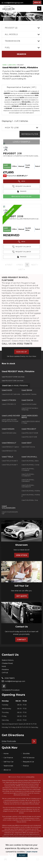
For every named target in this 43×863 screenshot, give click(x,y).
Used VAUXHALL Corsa (30, 465)
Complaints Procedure (10, 690)
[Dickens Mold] (8, 8)
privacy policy (30, 777)
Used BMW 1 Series (29, 394)
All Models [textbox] (11, 34)
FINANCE (23, 191)
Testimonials (8, 766)
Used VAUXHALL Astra (30, 461)
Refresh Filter (29, 134)
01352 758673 (9, 678)
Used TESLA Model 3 (10, 461)
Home (4, 65)
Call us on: (17, 343)
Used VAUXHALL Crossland (28, 469)
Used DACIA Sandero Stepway (30, 409)
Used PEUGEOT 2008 (30, 433)
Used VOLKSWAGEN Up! (10, 512)
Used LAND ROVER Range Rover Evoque (10, 420)
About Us (7, 770)
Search (21, 54)
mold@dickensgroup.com (13, 3)
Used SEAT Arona (28, 447)
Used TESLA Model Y (10, 465)
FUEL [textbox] (7, 47)
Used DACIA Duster (29, 404)
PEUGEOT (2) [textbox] (11, 28)
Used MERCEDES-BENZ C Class (31, 422)
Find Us (26, 766)
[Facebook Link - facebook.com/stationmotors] (4, 686)
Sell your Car (8, 762)
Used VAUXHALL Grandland (28, 480)
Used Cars (12, 65)
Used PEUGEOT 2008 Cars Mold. (13, 377)
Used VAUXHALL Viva (30, 500)
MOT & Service (28, 757)
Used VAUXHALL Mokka (31, 491)
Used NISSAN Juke (9, 433)
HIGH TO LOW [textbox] (12, 128)
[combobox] (21, 27)
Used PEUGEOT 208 (29, 437)
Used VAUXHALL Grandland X (28, 486)
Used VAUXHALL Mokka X (31, 495)
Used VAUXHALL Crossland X (28, 475)
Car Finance (8, 757)
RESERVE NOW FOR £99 (22, 196)
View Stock (21, 555)
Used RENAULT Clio (9, 451)
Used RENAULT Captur (10, 447)
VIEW (23, 181)
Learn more (31, 852)
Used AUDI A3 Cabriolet (11, 394)
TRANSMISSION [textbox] (12, 41)
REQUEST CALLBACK (23, 186)
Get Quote (21, 596)
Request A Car (28, 762)
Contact (21, 639)
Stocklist (26, 753)
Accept (22, 855)
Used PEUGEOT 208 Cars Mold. (13, 380)
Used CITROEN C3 (9, 404)
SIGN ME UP (21, 352)
